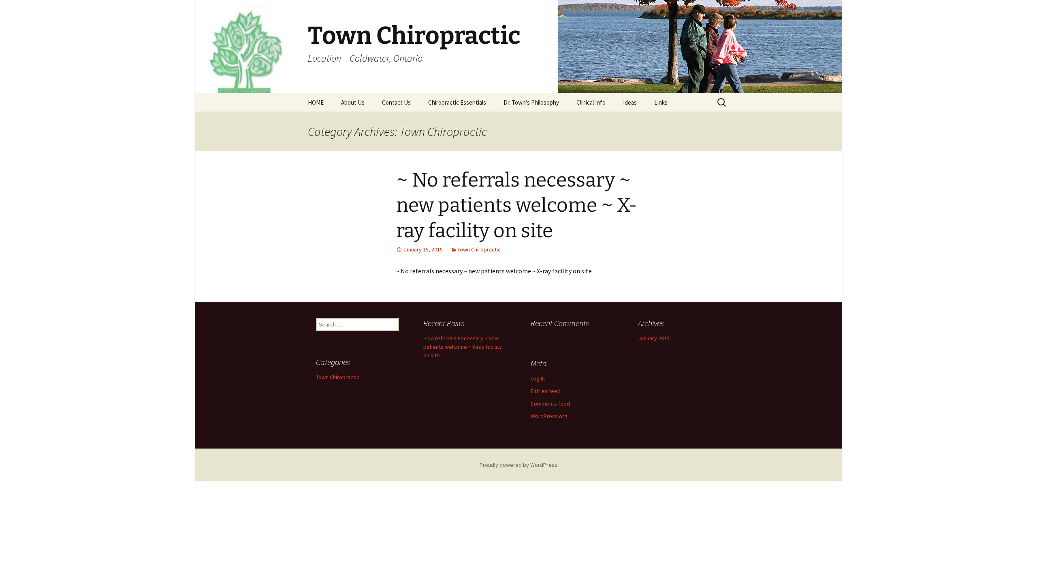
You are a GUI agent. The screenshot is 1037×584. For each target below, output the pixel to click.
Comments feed (550, 403)
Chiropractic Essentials (457, 102)
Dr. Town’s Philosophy (531, 102)
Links (661, 102)
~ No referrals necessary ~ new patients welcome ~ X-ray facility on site (516, 205)
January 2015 (654, 338)
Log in (538, 378)
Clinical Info (591, 102)
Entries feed (546, 391)
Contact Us (396, 102)
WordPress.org (549, 416)
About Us (353, 102)
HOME (316, 102)
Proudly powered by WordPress (518, 464)
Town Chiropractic (479, 249)
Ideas (630, 102)
